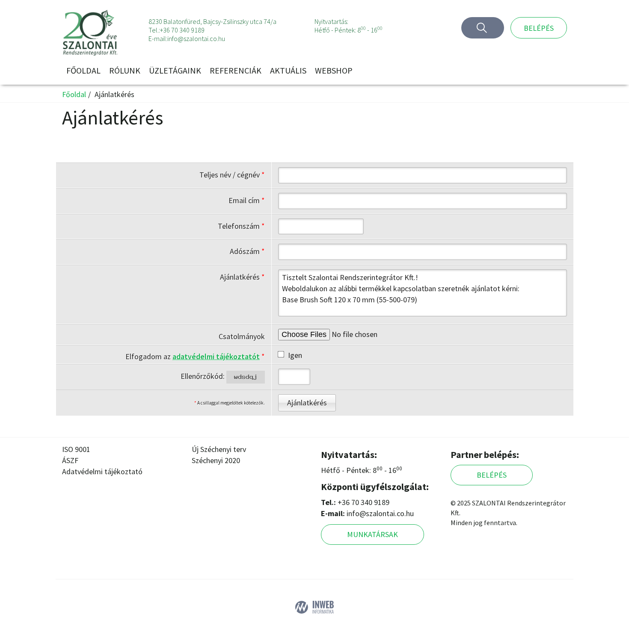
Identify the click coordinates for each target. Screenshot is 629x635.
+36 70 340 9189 (182, 30)
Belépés (539, 28)
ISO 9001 (76, 449)
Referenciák (235, 70)
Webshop (334, 70)
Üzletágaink (175, 70)
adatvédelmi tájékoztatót (216, 356)
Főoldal (83, 70)
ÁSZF (70, 460)
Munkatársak (372, 534)
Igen (295, 355)
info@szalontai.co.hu (196, 38)
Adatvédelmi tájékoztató (102, 471)
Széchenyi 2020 (216, 460)
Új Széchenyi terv (219, 449)
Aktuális (288, 70)
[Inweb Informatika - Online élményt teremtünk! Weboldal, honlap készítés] (314, 606)
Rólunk (124, 70)
